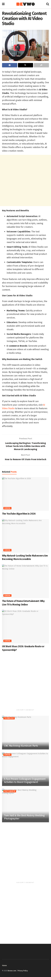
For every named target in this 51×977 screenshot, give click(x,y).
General (7, 508)
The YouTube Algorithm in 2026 (19, 513)
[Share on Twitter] (25, 65)
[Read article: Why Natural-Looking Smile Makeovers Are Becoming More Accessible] (25, 536)
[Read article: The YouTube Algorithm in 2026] (25, 494)
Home (4, 965)
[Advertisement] (25, 180)
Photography (9, 791)
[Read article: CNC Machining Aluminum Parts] (25, 732)
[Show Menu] (3, 4)
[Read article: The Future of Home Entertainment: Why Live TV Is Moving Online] (25, 581)
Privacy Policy (23, 971)
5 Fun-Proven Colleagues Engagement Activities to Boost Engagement (25, 780)
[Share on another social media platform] (41, 65)
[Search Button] (47, 4)
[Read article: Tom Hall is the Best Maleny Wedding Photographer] (25, 805)
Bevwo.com (12, 971)
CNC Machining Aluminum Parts (21, 745)
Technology (9, 718)
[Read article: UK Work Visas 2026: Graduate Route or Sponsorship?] (25, 627)
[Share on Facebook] (9, 65)
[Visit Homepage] (25, 4)
